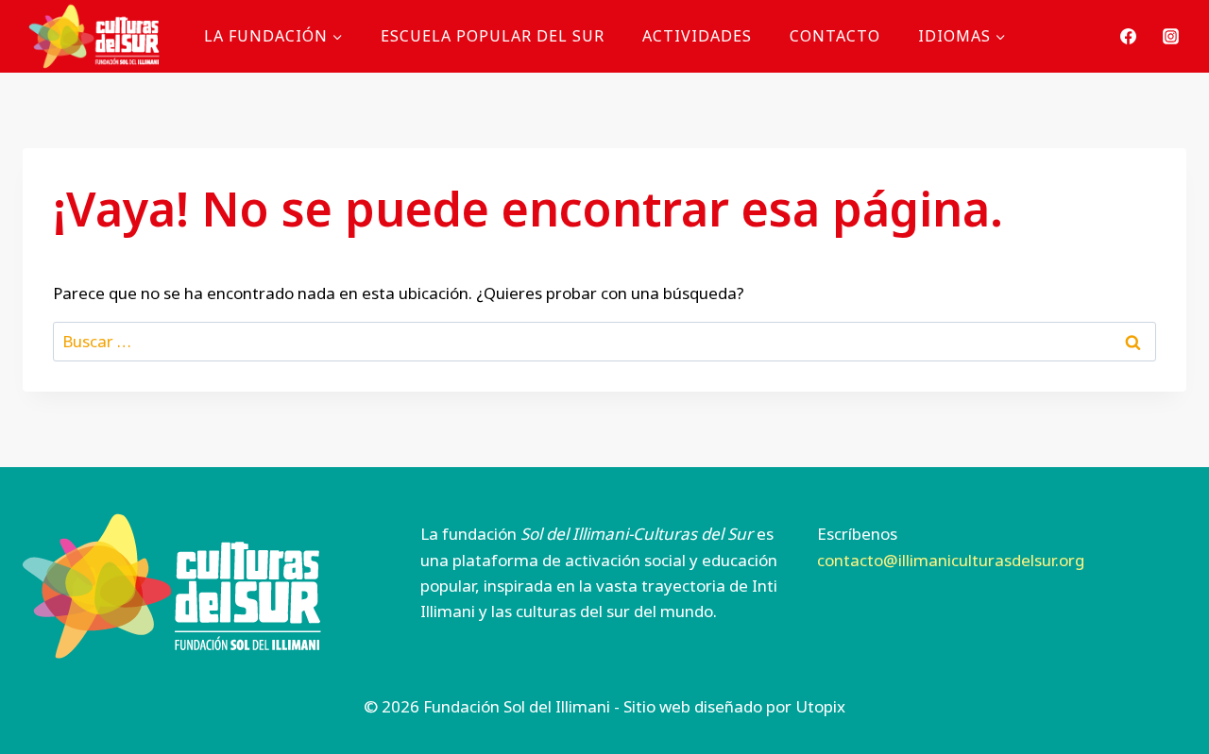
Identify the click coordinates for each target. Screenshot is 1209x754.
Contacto (835, 35)
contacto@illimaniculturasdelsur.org (950, 560)
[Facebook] (1129, 36)
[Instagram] (1170, 36)
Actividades (697, 35)
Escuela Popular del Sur (492, 35)
